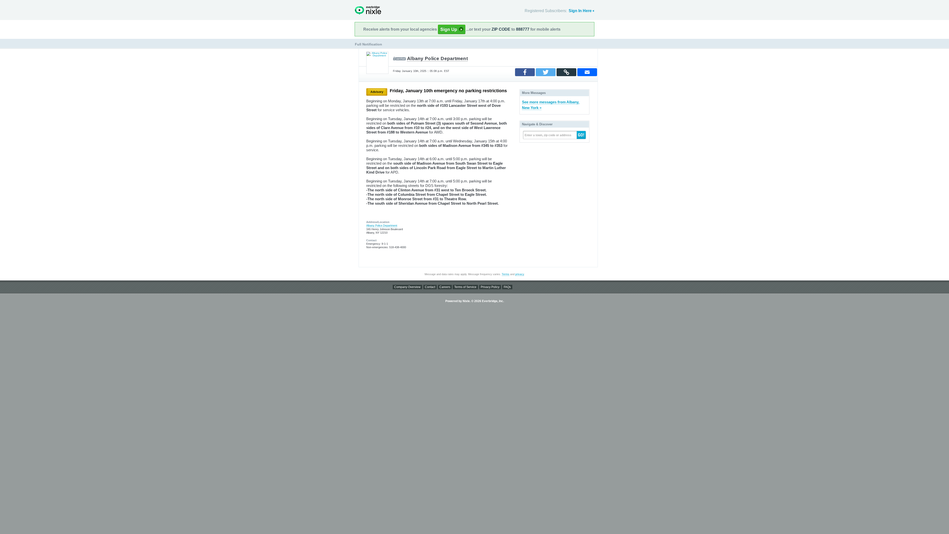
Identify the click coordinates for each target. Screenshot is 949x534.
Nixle (368, 10)
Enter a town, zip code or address (548, 135)
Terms (505, 274)
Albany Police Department (437, 58)
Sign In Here (580, 11)
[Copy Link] (566, 72)
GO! (581, 135)
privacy (519, 274)
